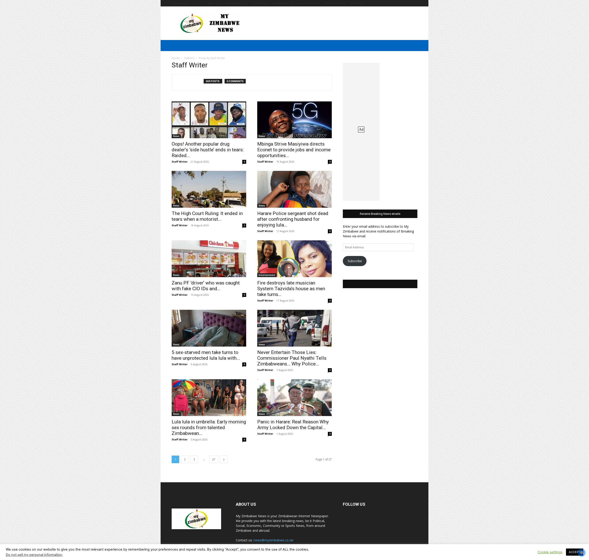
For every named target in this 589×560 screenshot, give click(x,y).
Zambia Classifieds (335, 3)
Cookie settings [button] (550, 552)
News (176, 136)
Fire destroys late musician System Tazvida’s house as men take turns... (291, 288)
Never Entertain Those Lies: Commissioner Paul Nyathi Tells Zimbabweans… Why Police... (291, 358)
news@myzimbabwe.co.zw (273, 540)
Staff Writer (180, 161)
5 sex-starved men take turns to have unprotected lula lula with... (206, 355)
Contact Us (357, 3)
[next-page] (224, 459)
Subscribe (355, 261)
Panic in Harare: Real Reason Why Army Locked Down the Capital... (293, 424)
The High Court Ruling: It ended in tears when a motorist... (207, 216)
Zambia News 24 (283, 3)
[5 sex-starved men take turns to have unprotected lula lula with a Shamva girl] (209, 328)
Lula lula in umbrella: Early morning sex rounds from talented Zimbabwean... (209, 427)
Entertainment (267, 275)
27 (213, 459)
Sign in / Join (214, 3)
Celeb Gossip (261, 3)
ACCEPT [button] (574, 552)
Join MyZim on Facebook (380, 283)
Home (176, 58)
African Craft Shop (237, 3)
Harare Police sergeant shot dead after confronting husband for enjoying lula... (292, 219)
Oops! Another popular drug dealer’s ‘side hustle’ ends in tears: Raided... (208, 149)
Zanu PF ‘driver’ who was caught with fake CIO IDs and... (206, 285)
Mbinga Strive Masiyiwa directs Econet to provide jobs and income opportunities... (294, 149)
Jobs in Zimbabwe (308, 3)
